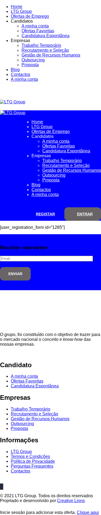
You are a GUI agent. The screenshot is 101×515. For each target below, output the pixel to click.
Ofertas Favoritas (38, 31)
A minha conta (35, 26)
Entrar (85, 214)
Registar (45, 214)
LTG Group (21, 11)
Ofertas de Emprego (30, 16)
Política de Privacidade (33, 461)
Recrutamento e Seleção (45, 50)
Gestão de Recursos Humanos (51, 55)
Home (16, 6)
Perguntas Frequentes (32, 466)
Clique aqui (88, 512)
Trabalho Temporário (41, 45)
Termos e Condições (30, 456)
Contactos (20, 74)
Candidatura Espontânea (45, 35)
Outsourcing (33, 60)
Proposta (30, 64)
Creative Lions (71, 500)
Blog (15, 69)
